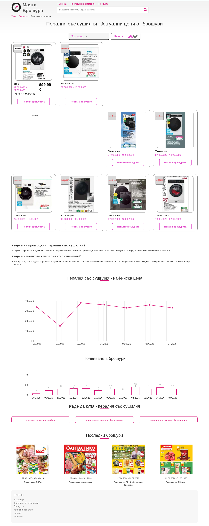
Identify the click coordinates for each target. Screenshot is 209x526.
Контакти (18, 516)
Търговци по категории (83, 3)
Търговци (62, 3)
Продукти (103, 3)
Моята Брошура (33, 7)
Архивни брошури (23, 509)
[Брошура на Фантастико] (80, 459)
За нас (17, 512)
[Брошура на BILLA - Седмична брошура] (128, 459)
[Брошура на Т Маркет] (176, 459)
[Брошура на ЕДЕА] (32, 459)
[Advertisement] (57, 140)
